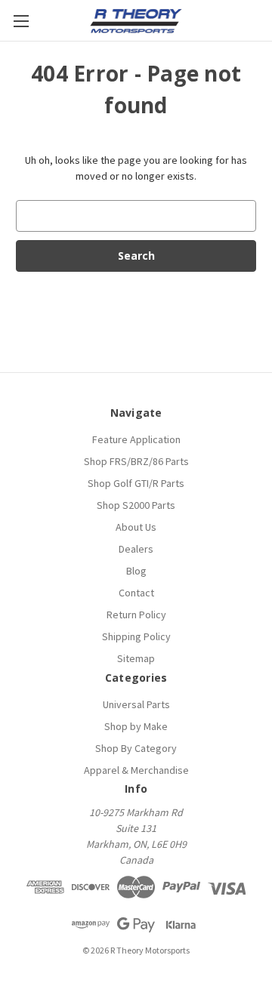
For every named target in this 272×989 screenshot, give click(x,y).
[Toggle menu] (21, 21)
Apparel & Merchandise (136, 770)
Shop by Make (136, 726)
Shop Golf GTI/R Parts (136, 483)
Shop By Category (136, 748)
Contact (136, 592)
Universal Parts (136, 704)
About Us (136, 527)
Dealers (136, 549)
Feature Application (136, 439)
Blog (136, 571)
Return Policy (136, 614)
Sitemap (136, 658)
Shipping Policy (136, 636)
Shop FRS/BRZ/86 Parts (136, 461)
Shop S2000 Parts (136, 505)
